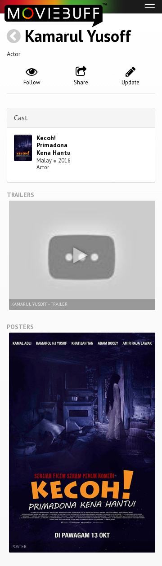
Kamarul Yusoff (78, 35)
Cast (21, 117)
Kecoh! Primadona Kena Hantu (53, 145)
